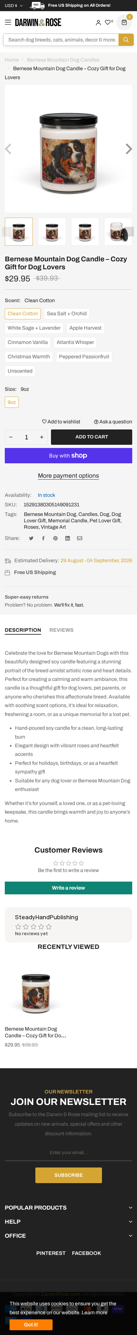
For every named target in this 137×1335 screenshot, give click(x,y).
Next (129, 231)
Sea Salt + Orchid (67, 313)
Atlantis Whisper (75, 342)
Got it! (31, 1324)
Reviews (61, 630)
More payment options (68, 475)
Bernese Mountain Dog (50, 514)
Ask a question (115, 421)
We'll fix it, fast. (69, 605)
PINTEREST (51, 1253)
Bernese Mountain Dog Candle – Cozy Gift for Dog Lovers (34, 1035)
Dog (104, 514)
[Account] (98, 22)
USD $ (11, 6)
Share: (12, 538)
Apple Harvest (85, 328)
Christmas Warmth (29, 356)
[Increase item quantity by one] (42, 437)
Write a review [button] (68, 888)
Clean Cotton (23, 313)
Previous (7, 231)
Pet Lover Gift (105, 520)
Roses (31, 527)
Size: (17, 389)
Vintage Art (53, 527)
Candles (87, 514)
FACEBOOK (86, 1253)
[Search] (126, 40)
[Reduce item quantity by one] (11, 437)
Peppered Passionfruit (84, 356)
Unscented (20, 371)
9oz (12, 402)
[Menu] (8, 22)
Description (23, 630)
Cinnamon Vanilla (28, 342)
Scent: (30, 300)
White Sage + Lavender (34, 328)
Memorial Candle (67, 520)
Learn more (94, 1312)
